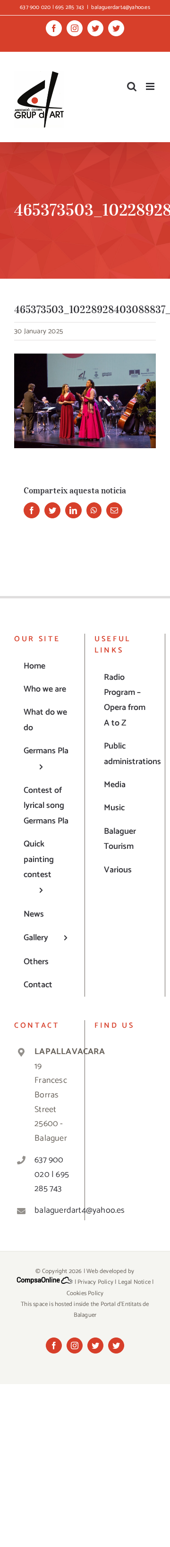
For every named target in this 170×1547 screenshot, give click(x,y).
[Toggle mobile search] (131, 86)
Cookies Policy (85, 1293)
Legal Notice (134, 1282)
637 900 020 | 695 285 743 (51, 1174)
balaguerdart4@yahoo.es (120, 7)
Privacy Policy (95, 1282)
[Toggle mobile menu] (151, 86)
